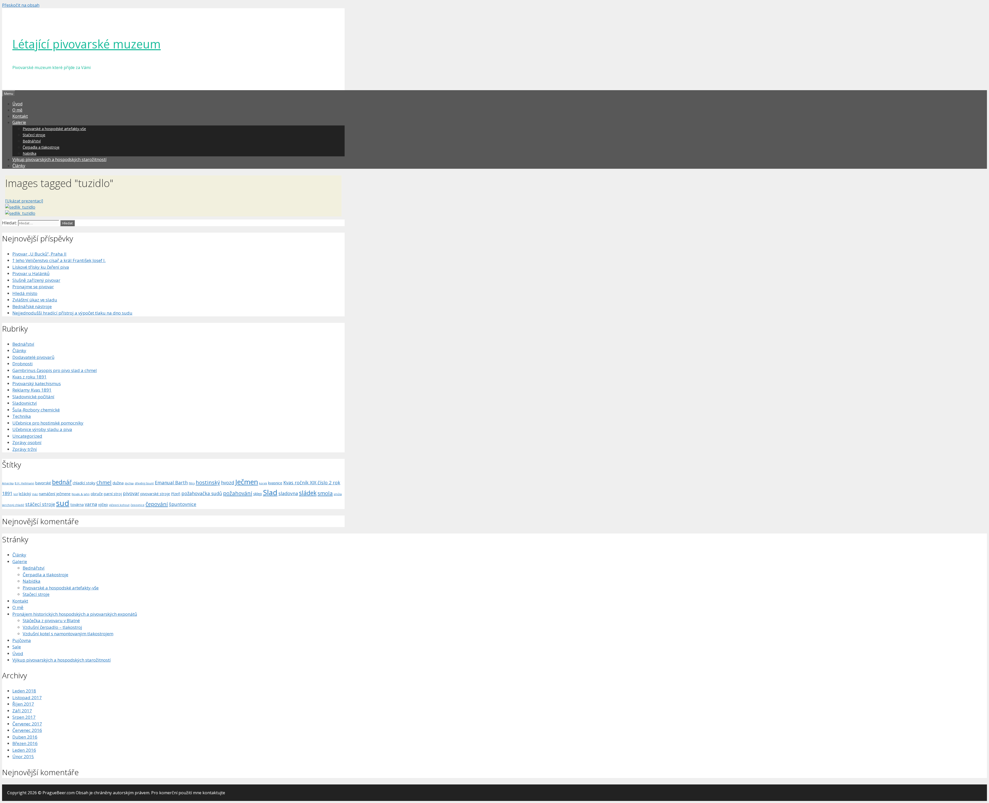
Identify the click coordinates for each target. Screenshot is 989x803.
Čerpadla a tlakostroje (41, 147)
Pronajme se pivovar (33, 287)
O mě (17, 110)
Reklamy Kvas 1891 (32, 390)
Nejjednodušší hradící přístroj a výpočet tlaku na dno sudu (72, 313)
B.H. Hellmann (24, 483)
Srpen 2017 (24, 717)
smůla (338, 494)
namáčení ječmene (55, 493)
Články (18, 165)
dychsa (129, 483)
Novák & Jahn (81, 494)
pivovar (131, 493)
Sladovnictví (24, 403)
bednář (62, 482)
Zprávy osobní (26, 442)
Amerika (8, 483)
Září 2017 (22, 711)
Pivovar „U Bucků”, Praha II (39, 254)
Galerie (19, 122)
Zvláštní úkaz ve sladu (34, 300)
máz (35, 494)
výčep (103, 504)
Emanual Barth (171, 482)
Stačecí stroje (34, 134)
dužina (118, 482)
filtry (192, 483)
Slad (270, 492)
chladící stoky (84, 482)
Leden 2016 (24, 750)
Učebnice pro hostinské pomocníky (47, 423)
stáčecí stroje (40, 504)
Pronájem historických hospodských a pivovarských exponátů (74, 614)
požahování (237, 493)
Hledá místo (24, 293)
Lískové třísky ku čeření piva (40, 267)
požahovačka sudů (201, 493)
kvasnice (275, 482)
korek (263, 483)
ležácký (25, 493)
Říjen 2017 (23, 704)
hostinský (208, 482)
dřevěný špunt (144, 483)
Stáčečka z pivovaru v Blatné (51, 620)
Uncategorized (27, 436)
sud (62, 503)
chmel (104, 482)
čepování (157, 504)
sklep (257, 493)
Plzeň (175, 493)
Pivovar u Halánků (30, 273)
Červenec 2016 (27, 730)
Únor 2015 (23, 756)
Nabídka (29, 153)
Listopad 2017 (27, 697)
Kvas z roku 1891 (29, 377)
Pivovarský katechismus (36, 383)
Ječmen (246, 481)
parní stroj (113, 493)
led (15, 494)
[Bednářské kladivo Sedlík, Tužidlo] (20, 207)
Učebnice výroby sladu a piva (42, 429)
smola (325, 493)
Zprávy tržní (24, 449)
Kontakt (20, 116)
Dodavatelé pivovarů (33, 357)
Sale (16, 647)
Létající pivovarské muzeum (86, 44)
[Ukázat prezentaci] (24, 201)
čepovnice (137, 505)
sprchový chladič (13, 505)
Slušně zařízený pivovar (36, 280)
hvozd (227, 482)
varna (91, 504)
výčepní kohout (119, 505)
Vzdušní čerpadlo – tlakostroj (52, 627)
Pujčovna (21, 640)
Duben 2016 (24, 737)
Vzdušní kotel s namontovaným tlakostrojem (68, 634)
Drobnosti (22, 364)
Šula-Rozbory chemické (36, 410)
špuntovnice (182, 504)
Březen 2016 (25, 743)
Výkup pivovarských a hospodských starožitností (59, 159)
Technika (21, 416)
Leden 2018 (24, 691)
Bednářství (32, 141)
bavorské (43, 482)
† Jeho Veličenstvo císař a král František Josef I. (59, 260)
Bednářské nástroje (32, 306)
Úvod (17, 104)
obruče (97, 493)
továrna (77, 504)
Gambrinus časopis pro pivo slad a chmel (54, 370)
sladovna (288, 493)
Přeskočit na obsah (20, 5)
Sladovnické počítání (33, 397)
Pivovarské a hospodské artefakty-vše (54, 128)
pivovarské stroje (155, 493)
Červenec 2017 (27, 724)
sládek (308, 493)
